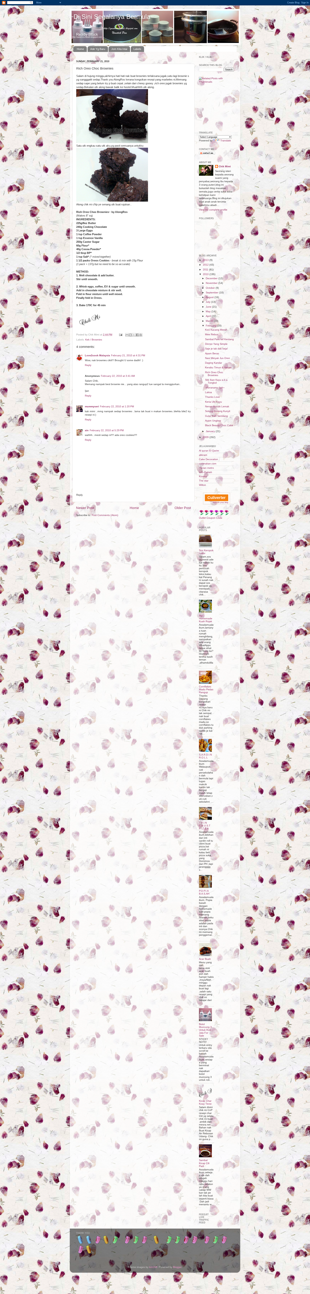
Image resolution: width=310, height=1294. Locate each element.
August (210, 297)
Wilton (202, 485)
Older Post (183, 508)
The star (203, 480)
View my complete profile (213, 209)
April (209, 316)
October (211, 288)
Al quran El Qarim (209, 450)
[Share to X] (134, 335)
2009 (206, 437)
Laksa (208, 392)
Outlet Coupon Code (210, 518)
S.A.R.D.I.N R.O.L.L (205, 756)
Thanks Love (212, 397)
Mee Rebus (211, 334)
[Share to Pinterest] (140, 335)
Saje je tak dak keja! (216, 348)
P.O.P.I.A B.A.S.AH (204, 892)
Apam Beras (212, 353)
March (210, 321)
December (212, 278)
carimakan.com (207, 463)
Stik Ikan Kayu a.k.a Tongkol (216, 381)
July (208, 302)
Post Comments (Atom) (105, 515)
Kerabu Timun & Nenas (218, 367)
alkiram (203, 455)
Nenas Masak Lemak (217, 406)
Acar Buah (205, 959)
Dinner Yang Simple (216, 344)
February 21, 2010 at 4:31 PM (128, 355)
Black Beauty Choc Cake (219, 425)
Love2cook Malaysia (97, 355)
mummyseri (92, 406)
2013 (206, 260)
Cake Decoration (208, 459)
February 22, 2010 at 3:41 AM (118, 376)
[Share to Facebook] (137, 335)
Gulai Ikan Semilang (216, 416)
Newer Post (85, 508)
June (209, 306)
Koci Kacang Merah (216, 329)
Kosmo (203, 476)
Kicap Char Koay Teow (205, 1102)
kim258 (153, 1267)
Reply (88, 365)
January (211, 431)
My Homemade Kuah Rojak (205, 618)
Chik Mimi (225, 166)
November (212, 283)
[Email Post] (120, 334)
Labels (137, 48)
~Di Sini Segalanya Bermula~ (112, 16)
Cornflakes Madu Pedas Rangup (206, 689)
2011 (206, 269)
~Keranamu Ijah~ (215, 387)
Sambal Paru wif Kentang (219, 339)
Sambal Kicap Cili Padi (204, 1163)
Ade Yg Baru (97, 48)
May (208, 311)
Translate (225, 140)
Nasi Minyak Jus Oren (217, 358)
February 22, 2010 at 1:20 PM (117, 406)
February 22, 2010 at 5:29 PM (107, 430)
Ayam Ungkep (213, 420)
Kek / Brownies (93, 339)
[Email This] (127, 335)
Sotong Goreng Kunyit (217, 411)
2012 (206, 264)
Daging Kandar (213, 363)
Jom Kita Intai (119, 48)
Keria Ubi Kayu (213, 401)
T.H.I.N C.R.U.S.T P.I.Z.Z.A (204, 825)
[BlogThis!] (130, 335)
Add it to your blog (220, 502)
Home (80, 48)
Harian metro (206, 468)
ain (87, 430)
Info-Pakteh (205, 472)
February (211, 325)
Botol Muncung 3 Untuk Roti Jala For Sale (205, 1030)
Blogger (177, 1267)
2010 (206, 274)
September (212, 292)
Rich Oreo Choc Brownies (214, 374)
